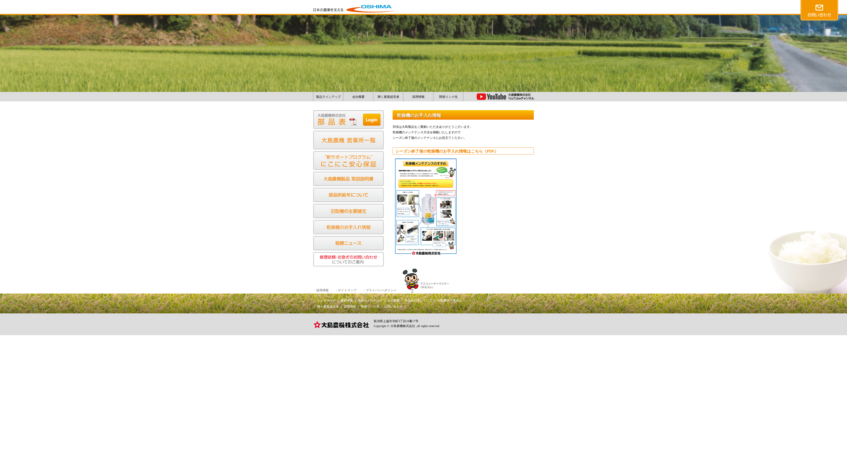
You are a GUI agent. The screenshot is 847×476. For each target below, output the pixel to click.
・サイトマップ (345, 290)
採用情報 (418, 97)
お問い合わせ (393, 306)
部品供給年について (418, 300)
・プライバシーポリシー (380, 290)
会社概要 (358, 97)
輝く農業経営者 (388, 97)
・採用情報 (321, 290)
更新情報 (347, 300)
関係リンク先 (448, 97)
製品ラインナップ (370, 300)
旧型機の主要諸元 (449, 300)
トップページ (326, 300)
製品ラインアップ (328, 97)
